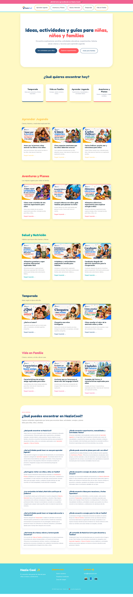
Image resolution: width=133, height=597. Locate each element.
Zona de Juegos (61, 579)
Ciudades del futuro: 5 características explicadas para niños (97, 381)
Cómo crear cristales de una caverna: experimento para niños (34, 204)
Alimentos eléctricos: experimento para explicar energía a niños (95, 204)
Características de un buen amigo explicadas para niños (34, 380)
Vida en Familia (101, 8)
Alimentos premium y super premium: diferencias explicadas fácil (34, 263)
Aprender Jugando (42, 8)
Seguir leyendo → (29, 155)
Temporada (88, 8)
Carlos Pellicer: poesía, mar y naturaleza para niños (96, 146)
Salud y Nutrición (75, 8)
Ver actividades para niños (46, 50)
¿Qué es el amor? (30, 322)
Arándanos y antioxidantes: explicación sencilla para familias (65, 263)
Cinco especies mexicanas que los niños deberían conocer (65, 146)
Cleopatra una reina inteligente (62, 323)
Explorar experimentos (68, 50)
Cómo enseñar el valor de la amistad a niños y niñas (95, 323)
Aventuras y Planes (58, 8)
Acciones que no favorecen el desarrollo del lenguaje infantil (66, 380)
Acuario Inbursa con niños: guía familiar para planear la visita (66, 203)
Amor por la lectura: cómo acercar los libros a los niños (35, 146)
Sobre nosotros (61, 573)
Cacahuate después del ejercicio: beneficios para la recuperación (95, 263)
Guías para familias (89, 51)
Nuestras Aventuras (62, 576)
